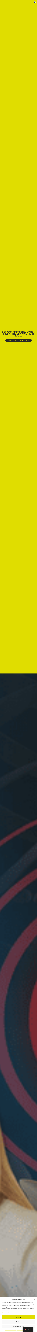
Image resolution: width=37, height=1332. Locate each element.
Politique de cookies (10, 1330)
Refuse (18, 1322)
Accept (18, 1317)
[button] (34, 1299)
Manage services (6, 1312)
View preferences (18, 1326)
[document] (18, 666)
